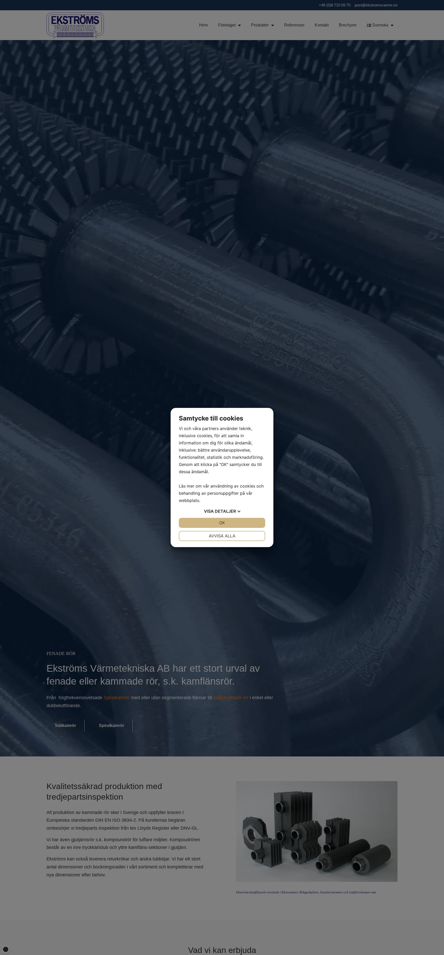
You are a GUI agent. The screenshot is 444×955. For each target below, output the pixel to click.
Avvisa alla (222, 535)
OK (222, 522)
